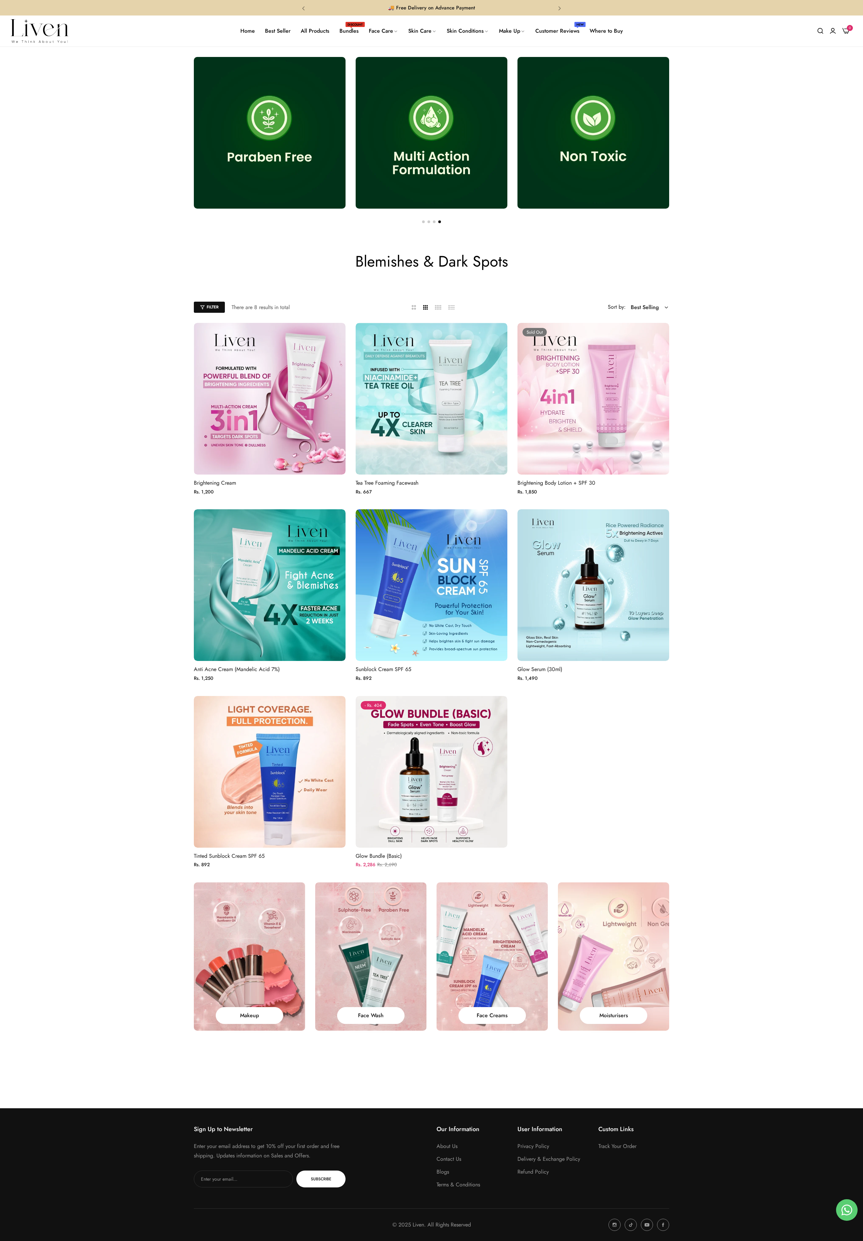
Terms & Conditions (458, 1184)
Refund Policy (533, 1172)
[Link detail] (614, 1225)
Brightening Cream (215, 483)
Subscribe (321, 1179)
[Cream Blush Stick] (613, 956)
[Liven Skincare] (39, 31)
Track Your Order (617, 1146)
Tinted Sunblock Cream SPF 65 (229, 856)
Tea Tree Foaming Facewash (387, 483)
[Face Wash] (249, 956)
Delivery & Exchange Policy (548, 1159)
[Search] (820, 31)
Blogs (443, 1172)
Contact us (449, 1159)
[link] (383, 31)
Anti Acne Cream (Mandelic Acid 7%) (237, 669)
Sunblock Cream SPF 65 (383, 669)
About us (447, 1146)
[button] (303, 8)
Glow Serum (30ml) (539, 669)
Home (404, 277)
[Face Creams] (370, 956)
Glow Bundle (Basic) (379, 856)
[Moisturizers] (492, 956)
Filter (212, 307)
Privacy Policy (533, 1146)
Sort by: (617, 307)
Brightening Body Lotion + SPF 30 (556, 483)
